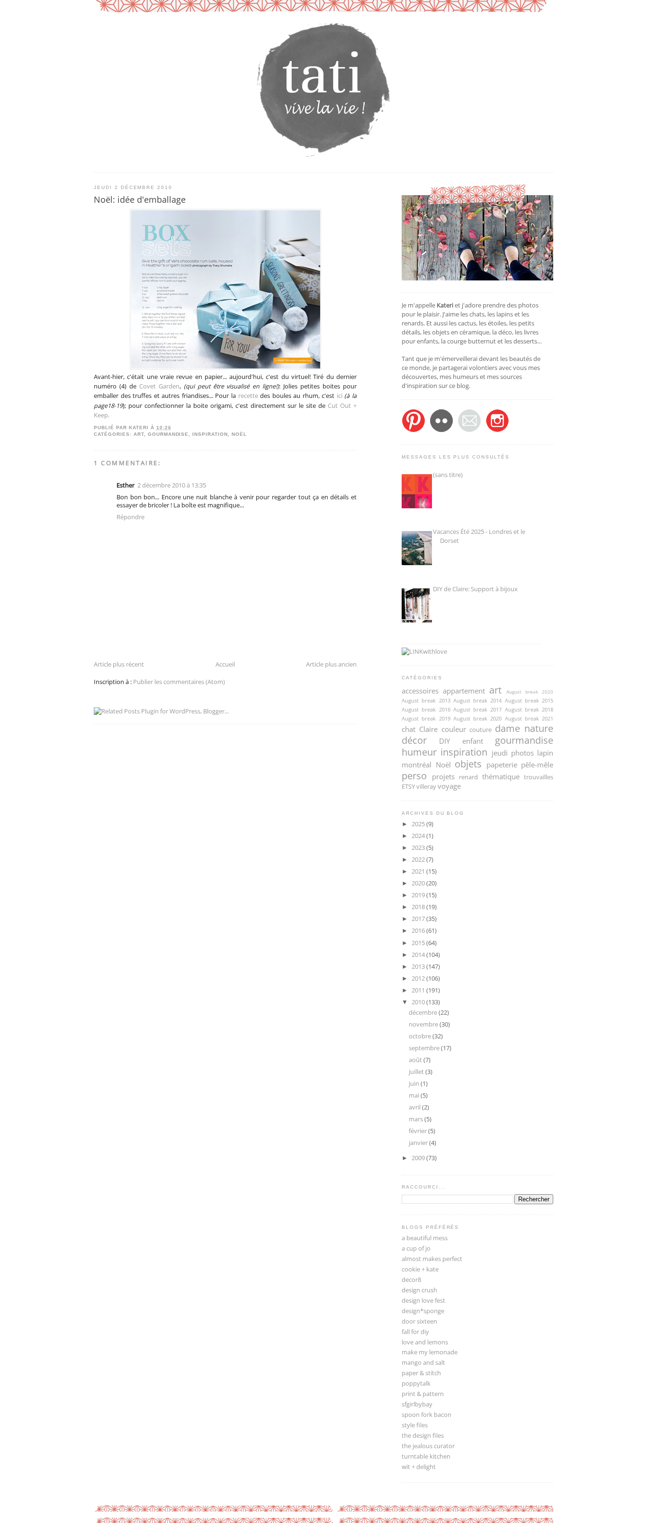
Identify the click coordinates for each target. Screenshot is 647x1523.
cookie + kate (420, 1269)
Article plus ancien (331, 664)
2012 (419, 978)
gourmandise (168, 434)
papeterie (501, 764)
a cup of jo (416, 1248)
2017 (419, 919)
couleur (453, 729)
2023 (419, 848)
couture (480, 730)
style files (415, 1425)
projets (443, 776)
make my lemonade (430, 1352)
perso (414, 775)
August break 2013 (426, 700)
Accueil (225, 664)
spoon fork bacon (426, 1415)
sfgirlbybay (417, 1404)
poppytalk (416, 1383)
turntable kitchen (426, 1456)
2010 (419, 1002)
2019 (419, 895)
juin (415, 1084)
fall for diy (415, 1332)
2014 (419, 955)
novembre (424, 1024)
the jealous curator (428, 1446)
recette (248, 396)
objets (468, 763)
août (416, 1060)
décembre (424, 1013)
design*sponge (423, 1311)
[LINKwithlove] (424, 652)
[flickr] (441, 430)
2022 (419, 860)
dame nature (524, 728)
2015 (419, 943)
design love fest (423, 1301)
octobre (420, 1036)
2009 (419, 1158)
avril (415, 1107)
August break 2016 (426, 709)
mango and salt (423, 1363)
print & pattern (423, 1394)
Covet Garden (159, 386)
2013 (419, 967)
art (139, 434)
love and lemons (425, 1342)
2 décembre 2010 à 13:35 (171, 485)
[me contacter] (469, 430)
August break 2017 (477, 709)
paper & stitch (421, 1373)
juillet (417, 1072)
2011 (419, 990)
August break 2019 (426, 718)
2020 (419, 883)
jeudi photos (513, 752)
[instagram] (497, 430)
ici (341, 396)
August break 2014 (477, 700)
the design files (423, 1436)
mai (415, 1095)
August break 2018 (529, 709)
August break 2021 (529, 718)
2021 (419, 871)
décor (414, 740)
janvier (419, 1143)
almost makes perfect (432, 1259)
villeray (426, 787)
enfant (472, 741)
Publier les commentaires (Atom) (179, 682)
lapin (545, 752)
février (418, 1131)
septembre (425, 1048)
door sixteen (419, 1321)
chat (408, 729)
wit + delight (419, 1467)
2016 (419, 931)
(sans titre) (448, 475)
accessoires (420, 690)
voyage (449, 786)
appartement (464, 690)
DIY (444, 741)
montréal (416, 764)
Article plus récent (119, 664)
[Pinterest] (413, 430)
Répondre (130, 517)
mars (416, 1119)
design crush (419, 1290)
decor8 (411, 1280)
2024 (419, 836)
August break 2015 (529, 700)
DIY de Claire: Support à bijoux (475, 589)
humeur (419, 752)
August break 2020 (529, 691)
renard (468, 777)
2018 (419, 907)
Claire (428, 729)
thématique (501, 776)
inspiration (210, 434)
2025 (419, 824)
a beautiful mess (425, 1238)
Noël (239, 434)
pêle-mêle (537, 764)
